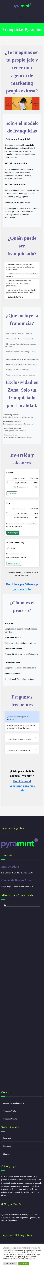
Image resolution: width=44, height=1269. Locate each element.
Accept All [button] (23, 1263)
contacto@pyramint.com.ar (13, 1103)
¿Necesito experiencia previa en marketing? (18, 718)
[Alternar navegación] (22, 18)
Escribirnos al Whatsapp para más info (22, 786)
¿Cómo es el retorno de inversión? (18, 750)
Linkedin (6, 1154)
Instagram (7, 1138)
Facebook (7, 1146)
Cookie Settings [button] (10, 1263)
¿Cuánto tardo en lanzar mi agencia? (19, 739)
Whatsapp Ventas (9, 1111)
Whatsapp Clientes (10, 1119)
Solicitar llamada (14, 563)
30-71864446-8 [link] (11, 1221)
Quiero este (12, 493)
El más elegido (13, 533)
